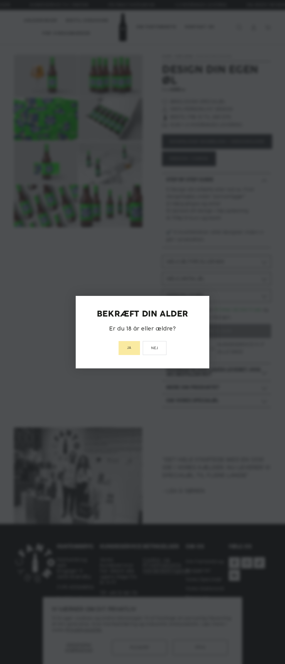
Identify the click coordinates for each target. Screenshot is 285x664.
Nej (154, 348)
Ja (129, 347)
